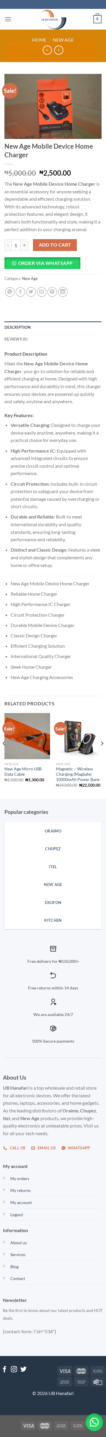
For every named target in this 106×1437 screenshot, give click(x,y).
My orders (19, 1178)
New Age (63, 40)
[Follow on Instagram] (14, 1369)
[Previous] (4, 755)
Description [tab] (17, 327)
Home (39, 40)
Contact (17, 1278)
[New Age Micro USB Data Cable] (27, 736)
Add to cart (55, 244)
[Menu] (7, 19)
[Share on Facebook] (20, 292)
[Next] (102, 755)
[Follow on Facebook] (4, 1369)
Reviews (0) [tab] (16, 339)
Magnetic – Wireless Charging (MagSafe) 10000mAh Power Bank (78, 774)
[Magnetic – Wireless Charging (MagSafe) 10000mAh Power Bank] (79, 736)
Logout (16, 1214)
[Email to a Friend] (42, 292)
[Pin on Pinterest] (52, 292)
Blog (14, 1266)
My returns (20, 1190)
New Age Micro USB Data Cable (23, 772)
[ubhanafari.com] (53, 19)
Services (17, 1254)
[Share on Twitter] (31, 292)
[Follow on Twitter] (23, 1369)
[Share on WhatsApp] (10, 292)
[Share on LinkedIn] (63, 292)
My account (21, 1202)
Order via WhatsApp (45, 263)
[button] (44, 265)
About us (18, 1242)
